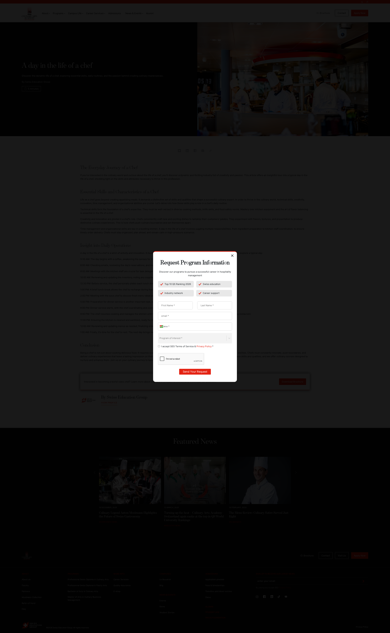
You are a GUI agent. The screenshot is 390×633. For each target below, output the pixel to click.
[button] (162, 326)
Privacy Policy (204, 346)
